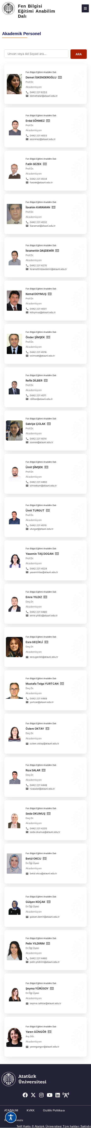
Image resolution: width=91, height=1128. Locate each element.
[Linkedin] (57, 1095)
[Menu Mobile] (85, 8)
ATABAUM (11, 1110)
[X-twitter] (33, 1095)
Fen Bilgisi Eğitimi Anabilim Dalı (36, 11)
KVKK (30, 1110)
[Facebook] (25, 1095)
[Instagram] (41, 1095)
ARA (79, 54)
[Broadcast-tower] (66, 1095)
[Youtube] (49, 1095)
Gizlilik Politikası (54, 1110)
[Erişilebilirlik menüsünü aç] (11, 1117)
